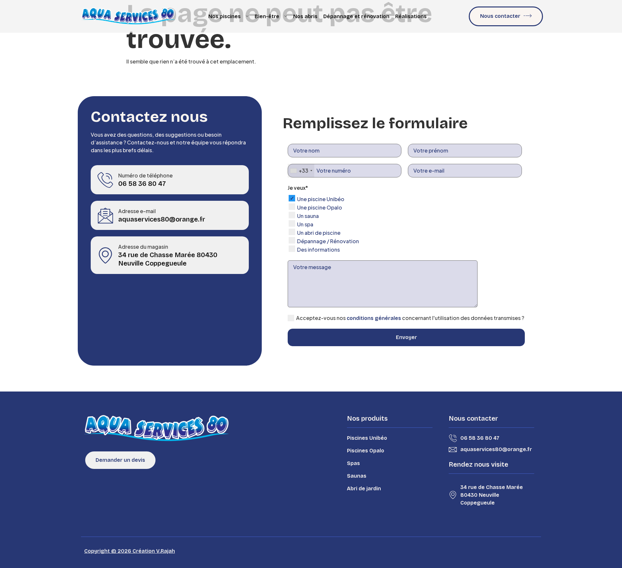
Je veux (298, 187)
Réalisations (411, 16)
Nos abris (305, 16)
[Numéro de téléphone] (105, 180)
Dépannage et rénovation (356, 16)
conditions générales (374, 318)
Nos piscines (224, 16)
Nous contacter (500, 16)
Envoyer (406, 337)
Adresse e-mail (137, 211)
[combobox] (301, 170)
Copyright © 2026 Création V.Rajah (129, 551)
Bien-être (267, 16)
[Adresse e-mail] (105, 215)
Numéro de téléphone (145, 175)
